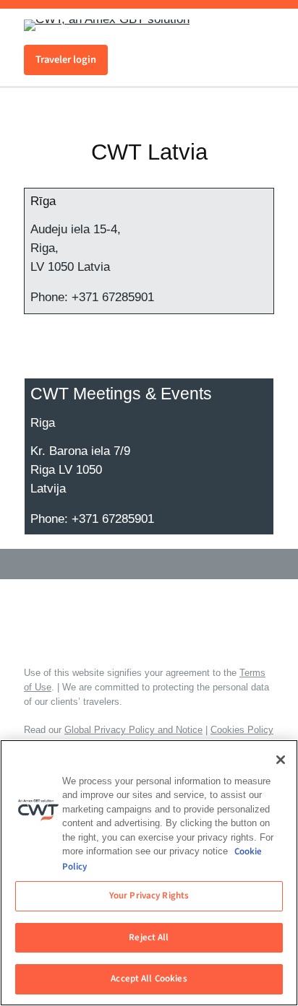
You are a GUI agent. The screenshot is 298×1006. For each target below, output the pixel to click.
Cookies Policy (241, 729)
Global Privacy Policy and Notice (133, 729)
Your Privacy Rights (149, 895)
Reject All (149, 937)
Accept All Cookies (149, 978)
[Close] (281, 760)
